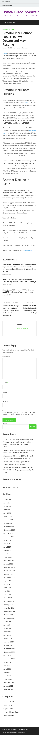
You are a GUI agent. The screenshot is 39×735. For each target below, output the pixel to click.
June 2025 (7, 547)
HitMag (22, 732)
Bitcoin (4, 53)
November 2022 (9, 652)
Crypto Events (8, 708)
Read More (27, 250)
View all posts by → (23, 328)
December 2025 (9, 526)
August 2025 (8, 540)
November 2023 (9, 611)
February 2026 (9, 520)
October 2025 (8, 533)
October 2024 (8, 574)
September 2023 (9, 618)
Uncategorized (9, 715)
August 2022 (8, 662)
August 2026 (8, 499)
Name (5, 383)
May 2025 (7, 550)
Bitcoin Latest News (8, 29)
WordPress (13, 732)
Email (5, 392)
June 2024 (7, 588)
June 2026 (7, 506)
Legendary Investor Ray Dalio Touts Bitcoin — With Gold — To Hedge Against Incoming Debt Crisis (19, 469)
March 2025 (8, 557)
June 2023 (7, 628)
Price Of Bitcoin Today (11, 712)
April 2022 (7, 676)
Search (4, 423)
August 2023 (8, 621)
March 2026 (8, 516)
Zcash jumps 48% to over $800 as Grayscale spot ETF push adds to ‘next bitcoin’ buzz (18, 291)
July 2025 (7, 543)
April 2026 (7, 513)
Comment (6, 356)
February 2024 (9, 601)
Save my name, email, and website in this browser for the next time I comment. (18, 414)
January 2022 (8, 686)
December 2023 (9, 608)
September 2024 (9, 577)
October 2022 (8, 655)
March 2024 (8, 598)
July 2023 (7, 625)
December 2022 (9, 649)
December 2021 (9, 689)
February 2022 (9, 682)
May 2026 (7, 510)
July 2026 (7, 503)
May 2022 (7, 672)
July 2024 (7, 584)
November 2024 (9, 571)
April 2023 (7, 635)
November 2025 (9, 530)
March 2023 (8, 638)
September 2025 (9, 537)
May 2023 (7, 632)
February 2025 (9, 560)
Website (5, 401)
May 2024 (7, 591)
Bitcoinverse (8, 705)
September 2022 (9, 659)
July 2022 (7, 665)
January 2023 (8, 645)
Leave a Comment (22, 48)
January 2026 (8, 523)
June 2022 (7, 669)
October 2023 (8, 615)
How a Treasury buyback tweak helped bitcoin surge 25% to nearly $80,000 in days (19, 280)
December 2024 (9, 567)
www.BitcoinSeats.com (21, 729)
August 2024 (8, 581)
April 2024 (7, 594)
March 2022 (8, 679)
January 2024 (8, 604)
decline (26, 103)
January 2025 (8, 564)
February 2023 (9, 642)
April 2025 (7, 554)
